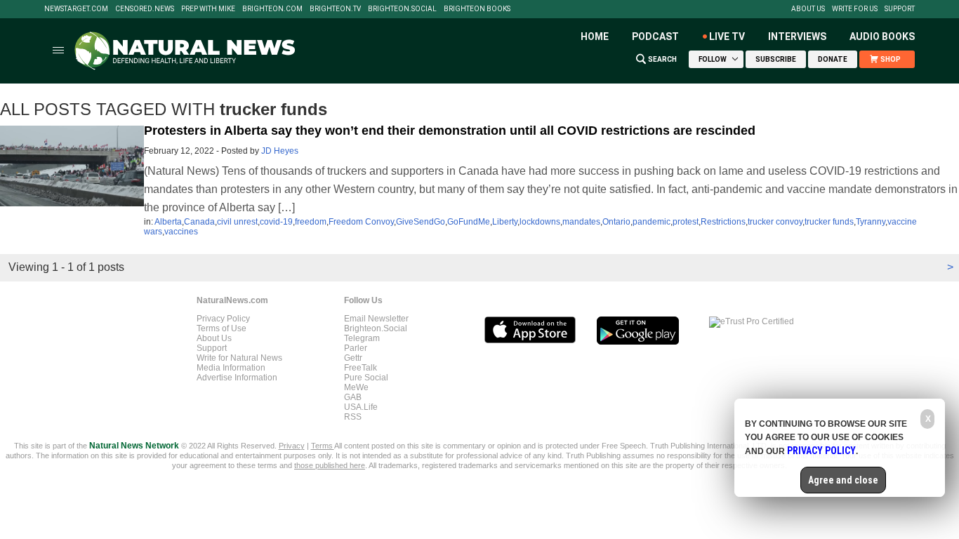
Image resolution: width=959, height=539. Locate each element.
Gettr (353, 358)
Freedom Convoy (361, 222)
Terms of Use (221, 328)
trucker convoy (775, 222)
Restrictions (723, 222)
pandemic (651, 222)
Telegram (362, 338)
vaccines (181, 232)
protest (686, 222)
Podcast (655, 36)
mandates (581, 222)
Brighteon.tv (335, 9)
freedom (310, 222)
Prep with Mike (208, 9)
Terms (322, 445)
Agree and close (843, 480)
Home (595, 36)
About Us (808, 9)
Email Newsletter (376, 319)
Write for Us (855, 9)
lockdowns (540, 222)
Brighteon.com (272, 9)
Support (900, 9)
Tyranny (870, 222)
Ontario (616, 222)
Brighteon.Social (402, 9)
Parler (355, 348)
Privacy (292, 445)
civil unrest (237, 222)
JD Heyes (279, 151)
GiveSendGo (420, 222)
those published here (329, 465)
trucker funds (829, 222)
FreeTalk (360, 368)
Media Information (231, 368)
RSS (353, 417)
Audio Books (882, 36)
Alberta (168, 222)
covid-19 (276, 222)
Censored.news (144, 9)
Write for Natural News (239, 358)
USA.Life (361, 407)
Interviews (797, 36)
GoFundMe (468, 222)
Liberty (504, 222)
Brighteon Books (477, 9)
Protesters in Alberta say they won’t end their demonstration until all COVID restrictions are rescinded (449, 131)
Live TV (727, 36)
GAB (353, 397)
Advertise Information (237, 377)
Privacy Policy (223, 319)
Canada (199, 222)
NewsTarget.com (76, 9)
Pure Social (366, 377)
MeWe (356, 387)
